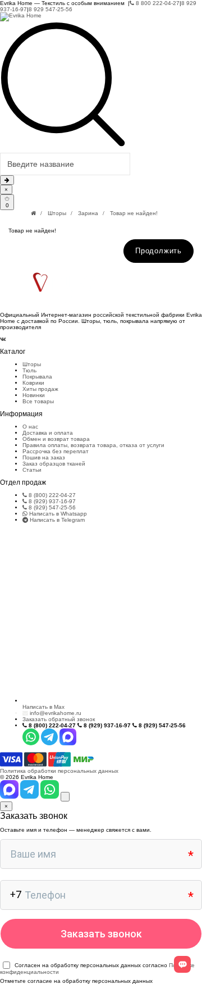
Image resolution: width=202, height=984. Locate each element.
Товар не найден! (134, 213)
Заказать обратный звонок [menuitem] (58, 719)
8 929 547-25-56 (50, 9)
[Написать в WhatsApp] (50, 797)
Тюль (29, 370)
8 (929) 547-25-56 (51, 507)
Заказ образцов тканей (53, 464)
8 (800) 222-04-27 (51, 495)
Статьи (32, 470)
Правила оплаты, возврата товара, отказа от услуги (93, 445)
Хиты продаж (40, 389)
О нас (30, 426)
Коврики (33, 383)
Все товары (38, 401)
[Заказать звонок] (65, 796)
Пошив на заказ (43, 457)
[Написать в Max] (10, 797)
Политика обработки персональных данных (59, 771)
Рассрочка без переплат (55, 451)
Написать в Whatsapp (57, 514)
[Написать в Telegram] (30, 797)
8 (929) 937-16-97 (51, 501)
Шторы (57, 213)
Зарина (88, 213)
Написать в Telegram (56, 520)
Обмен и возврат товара (56, 439)
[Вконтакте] (3, 339)
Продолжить (158, 251)
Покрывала (37, 376)
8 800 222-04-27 (157, 3)
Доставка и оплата (47, 433)
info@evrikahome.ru (55, 713)
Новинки (33, 395)
